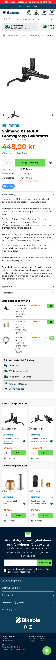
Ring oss (13, 384)
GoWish (10, 186)
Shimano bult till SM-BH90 (12, 502)
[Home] (4, 35)
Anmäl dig (45, 562)
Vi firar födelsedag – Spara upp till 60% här (30, 2)
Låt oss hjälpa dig (11, 580)
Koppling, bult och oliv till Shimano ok (38, 502)
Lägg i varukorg (30, 162)
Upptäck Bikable (11, 588)
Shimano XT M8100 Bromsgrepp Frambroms (11, 441)
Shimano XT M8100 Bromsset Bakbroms (39, 440)
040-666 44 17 (6, 639)
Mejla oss (24, 384)
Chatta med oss (16, 389)
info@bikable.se (7, 641)
